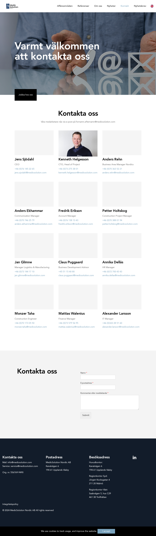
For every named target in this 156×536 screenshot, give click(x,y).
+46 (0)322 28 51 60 (112, 323)
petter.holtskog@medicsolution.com (120, 224)
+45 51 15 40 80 (66, 272)
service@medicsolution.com (24, 466)
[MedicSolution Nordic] (12, 6)
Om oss (98, 6)
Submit (85, 415)
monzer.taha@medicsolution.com (31, 327)
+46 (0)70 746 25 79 (24, 220)
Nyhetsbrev (140, 6)
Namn (83, 373)
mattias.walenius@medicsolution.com (76, 327)
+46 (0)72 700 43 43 (112, 272)
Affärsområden (65, 6)
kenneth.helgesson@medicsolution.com (77, 173)
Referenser (83, 6)
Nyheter (111, 6)
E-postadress (86, 383)
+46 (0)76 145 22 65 (24, 169)
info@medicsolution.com (20, 462)
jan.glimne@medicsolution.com (30, 275)
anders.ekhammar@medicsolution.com (33, 224)
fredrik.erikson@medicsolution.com (75, 224)
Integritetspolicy (10, 504)
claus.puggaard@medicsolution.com (76, 275)
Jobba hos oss (26, 95)
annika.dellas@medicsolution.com (118, 275)
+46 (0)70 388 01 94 (112, 220)
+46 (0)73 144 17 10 (24, 272)
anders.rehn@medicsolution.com (118, 173)
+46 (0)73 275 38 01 (68, 169)
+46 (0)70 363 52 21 (112, 169)
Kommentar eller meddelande (94, 393)
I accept (106, 531)
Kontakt (125, 6)
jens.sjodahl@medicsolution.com (30, 173)
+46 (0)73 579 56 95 (68, 323)
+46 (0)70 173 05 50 (24, 323)
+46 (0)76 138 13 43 (68, 220)
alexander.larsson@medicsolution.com (120, 327)
